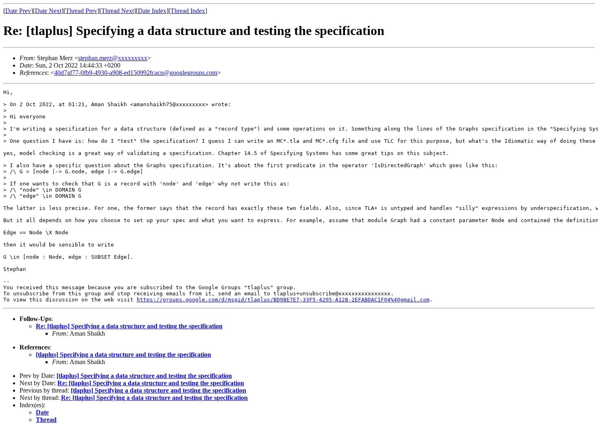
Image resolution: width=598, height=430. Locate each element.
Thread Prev (81, 10)
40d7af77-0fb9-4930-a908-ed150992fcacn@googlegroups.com (135, 72)
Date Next (48, 10)
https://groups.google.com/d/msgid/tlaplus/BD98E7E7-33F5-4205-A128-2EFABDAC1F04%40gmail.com (283, 300)
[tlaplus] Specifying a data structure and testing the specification (123, 354)
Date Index (152, 10)
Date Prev (18, 10)
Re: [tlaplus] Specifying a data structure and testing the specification (129, 326)
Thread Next (117, 10)
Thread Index (187, 10)
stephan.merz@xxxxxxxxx (112, 58)
